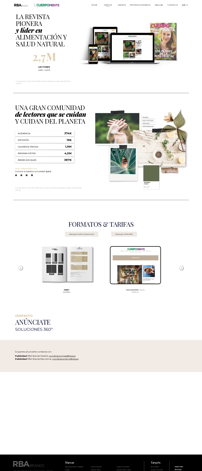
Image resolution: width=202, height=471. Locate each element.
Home (94, 5)
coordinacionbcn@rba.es (65, 359)
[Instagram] (21, 175)
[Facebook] (16, 175)
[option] (66, 267)
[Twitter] (32, 175)
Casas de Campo (123, 467)
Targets (122, 5)
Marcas (108, 5)
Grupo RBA (179, 467)
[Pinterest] (26, 175)
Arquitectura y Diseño (74, 467)
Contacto (172, 5)
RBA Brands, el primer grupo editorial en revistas (32, 464)
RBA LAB (159, 5)
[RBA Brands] (23, 6)
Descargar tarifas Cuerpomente (81, 234)
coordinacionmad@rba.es (62, 356)
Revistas (178, 470)
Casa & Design (96, 467)
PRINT (66, 291)
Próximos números (140, 5)
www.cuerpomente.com (26, 168)
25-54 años (155, 467)
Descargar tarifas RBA (124, 234)
